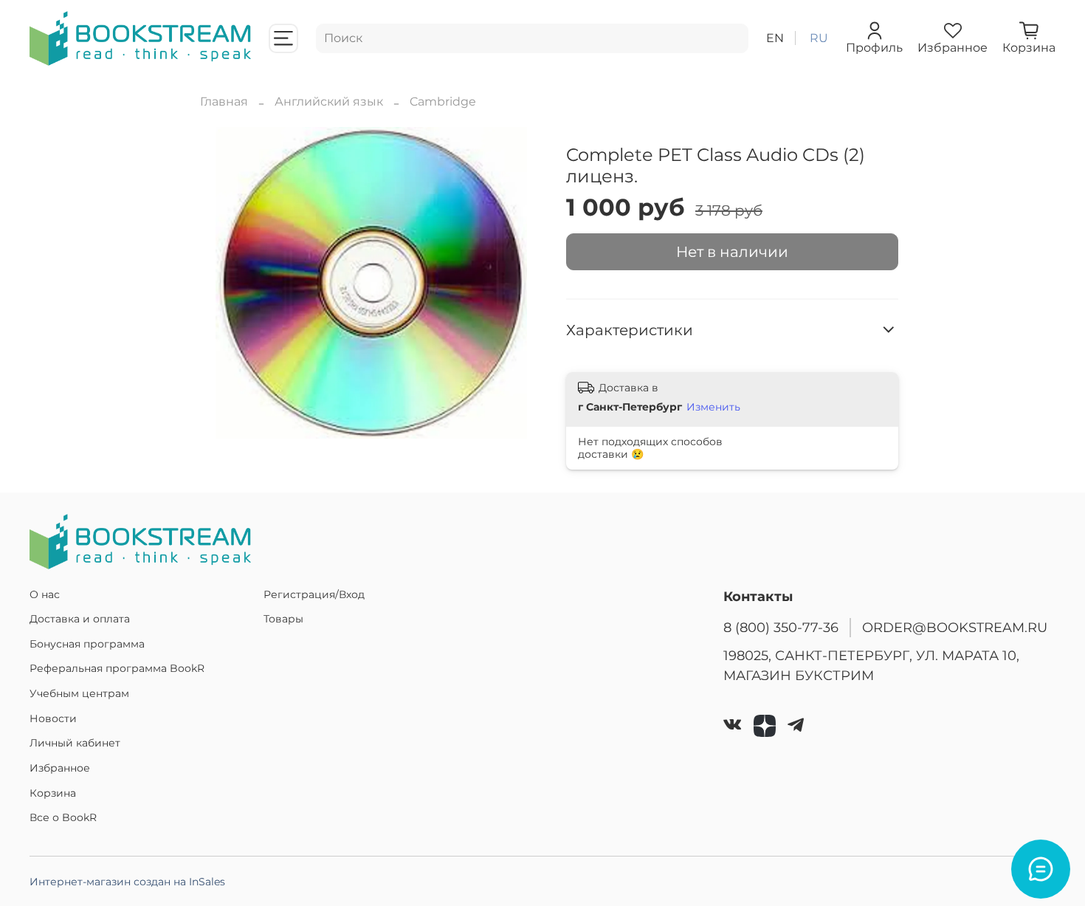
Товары (283, 618)
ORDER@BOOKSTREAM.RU (954, 627)
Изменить (713, 406)
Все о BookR (63, 817)
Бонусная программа (87, 644)
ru (819, 38)
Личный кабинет (75, 742)
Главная (224, 102)
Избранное (60, 768)
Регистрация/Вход (314, 594)
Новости (53, 718)
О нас (45, 594)
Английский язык (329, 102)
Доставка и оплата (80, 618)
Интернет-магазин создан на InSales (127, 881)
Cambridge (443, 102)
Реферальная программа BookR (117, 668)
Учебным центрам (79, 693)
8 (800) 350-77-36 (780, 627)
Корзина (53, 793)
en (775, 38)
